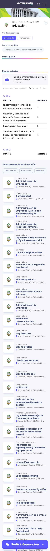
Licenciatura (10, 170)
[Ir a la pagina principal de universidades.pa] (25, 4)
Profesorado (25, 38)
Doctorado (9, 38)
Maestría (40, 170)
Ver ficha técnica (39, 88)
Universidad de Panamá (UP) (25, 22)
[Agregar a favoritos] (46, 23)
